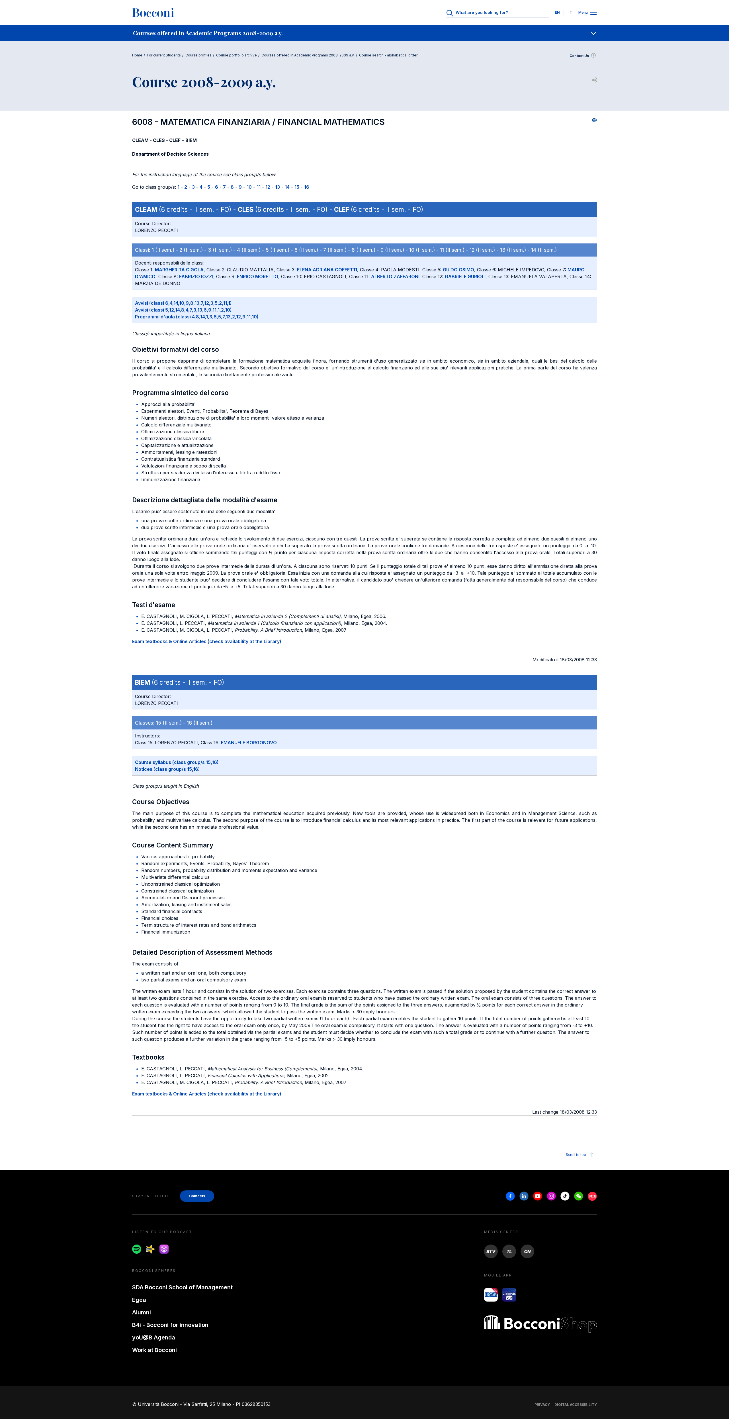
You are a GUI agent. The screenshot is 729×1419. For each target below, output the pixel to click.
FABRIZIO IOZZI (196, 276)
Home (137, 55)
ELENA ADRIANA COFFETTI (327, 270)
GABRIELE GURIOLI (465, 276)
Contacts (197, 1196)
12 (267, 187)
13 (277, 187)
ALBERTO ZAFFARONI (395, 276)
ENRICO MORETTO (257, 276)
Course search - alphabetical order (388, 55)
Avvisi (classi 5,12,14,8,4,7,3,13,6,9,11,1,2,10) (183, 310)
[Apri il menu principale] (593, 13)
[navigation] (364, 33)
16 (306, 187)
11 (259, 187)
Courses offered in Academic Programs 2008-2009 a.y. (308, 55)
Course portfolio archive (236, 55)
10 (249, 187)
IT (570, 12)
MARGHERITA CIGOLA (179, 270)
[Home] (153, 12)
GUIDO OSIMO (458, 270)
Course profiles (198, 55)
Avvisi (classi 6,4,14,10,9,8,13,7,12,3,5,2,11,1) (183, 303)
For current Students (164, 55)
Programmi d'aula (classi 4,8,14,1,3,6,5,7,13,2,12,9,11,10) (197, 317)
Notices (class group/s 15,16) (167, 769)
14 (287, 187)
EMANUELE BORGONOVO (249, 742)
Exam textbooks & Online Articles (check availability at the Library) (206, 641)
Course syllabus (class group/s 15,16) (177, 762)
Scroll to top (576, 1154)
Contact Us (579, 56)
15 (296, 187)
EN (557, 12)
